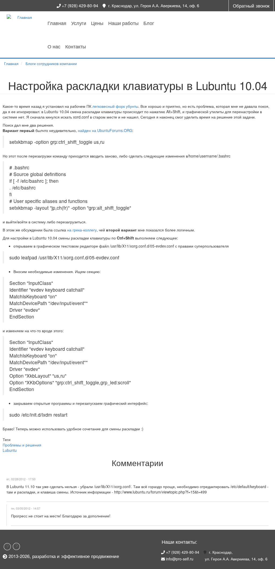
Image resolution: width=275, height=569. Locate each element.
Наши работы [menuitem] (123, 22)
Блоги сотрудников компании (51, 63)
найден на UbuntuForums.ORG (105, 130)
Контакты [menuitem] (75, 46)
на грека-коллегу (82, 229)
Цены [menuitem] (97, 22)
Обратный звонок (251, 5)
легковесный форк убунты (115, 106)
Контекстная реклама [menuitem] (91, 56)
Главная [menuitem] (57, 22)
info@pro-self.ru (179, 558)
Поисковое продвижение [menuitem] (91, 73)
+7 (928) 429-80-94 (80, 5)
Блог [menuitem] (148, 22)
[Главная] (22, 17)
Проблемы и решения (22, 445)
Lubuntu (10, 450)
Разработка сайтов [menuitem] (91, 90)
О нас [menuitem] (54, 46)
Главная (11, 63)
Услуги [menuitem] (78, 22)
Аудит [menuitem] (91, 41)
